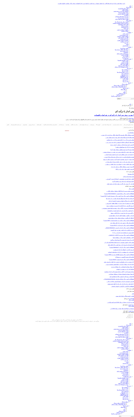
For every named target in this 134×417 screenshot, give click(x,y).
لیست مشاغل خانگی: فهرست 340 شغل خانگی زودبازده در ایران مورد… (117, 135)
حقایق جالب (125, 78)
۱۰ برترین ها (125, 80)
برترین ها (129, 68)
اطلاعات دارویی (124, 55)
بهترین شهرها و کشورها (123, 60)
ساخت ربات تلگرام (74, 124)
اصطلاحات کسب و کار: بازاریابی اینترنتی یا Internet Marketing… (119, 227)
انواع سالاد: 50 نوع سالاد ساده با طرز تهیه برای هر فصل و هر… (119, 137)
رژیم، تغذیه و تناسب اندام (122, 53)
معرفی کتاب (125, 33)
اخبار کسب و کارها (115, 96)
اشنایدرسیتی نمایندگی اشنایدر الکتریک (50, 124)
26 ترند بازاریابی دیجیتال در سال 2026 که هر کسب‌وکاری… (120, 302)
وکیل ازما (67, 124)
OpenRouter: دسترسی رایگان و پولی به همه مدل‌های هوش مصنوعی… (118, 208)
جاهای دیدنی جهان (124, 64)
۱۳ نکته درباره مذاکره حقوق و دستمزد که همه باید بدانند (121, 201)
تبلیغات (129, 314)
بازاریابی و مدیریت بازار (123, 17)
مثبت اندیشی (125, 45)
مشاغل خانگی (125, 10)
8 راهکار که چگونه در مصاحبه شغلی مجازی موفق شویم (121, 218)
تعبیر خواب (125, 28)
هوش (127, 44)
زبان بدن (126, 43)
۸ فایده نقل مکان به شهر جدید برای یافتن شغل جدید (122, 223)
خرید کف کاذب (61, 124)
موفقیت (129, 32)
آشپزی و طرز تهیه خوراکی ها (121, 21)
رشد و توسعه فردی (123, 35)
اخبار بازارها (125, 88)
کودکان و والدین (124, 31)
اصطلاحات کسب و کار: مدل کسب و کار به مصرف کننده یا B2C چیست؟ (117, 196)
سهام (124, 92)
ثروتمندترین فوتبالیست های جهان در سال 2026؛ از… (122, 308)
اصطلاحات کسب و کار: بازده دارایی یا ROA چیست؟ (122, 225)
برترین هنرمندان (124, 74)
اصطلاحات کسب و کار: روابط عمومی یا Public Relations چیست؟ (119, 193)
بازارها (129, 82)
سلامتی (129, 47)
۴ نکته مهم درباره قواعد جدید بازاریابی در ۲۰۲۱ (123, 232)
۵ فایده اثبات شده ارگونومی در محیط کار (124, 257)
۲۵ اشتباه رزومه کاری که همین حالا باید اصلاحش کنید (122, 276)
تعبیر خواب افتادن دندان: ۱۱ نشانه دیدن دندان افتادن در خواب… (119, 164)
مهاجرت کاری (125, 61)
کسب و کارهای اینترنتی (123, 14)
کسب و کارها (120, 94)
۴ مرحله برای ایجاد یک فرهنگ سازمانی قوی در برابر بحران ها (120, 198)
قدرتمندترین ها (125, 73)
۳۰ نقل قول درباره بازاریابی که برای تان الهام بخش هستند (121, 284)
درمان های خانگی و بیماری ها (121, 49)
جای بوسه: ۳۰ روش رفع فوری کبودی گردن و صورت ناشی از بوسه (118, 159)
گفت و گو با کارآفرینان (123, 8)
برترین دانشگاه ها (124, 76)
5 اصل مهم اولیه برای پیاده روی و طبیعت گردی (123, 181)
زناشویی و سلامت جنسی (122, 29)
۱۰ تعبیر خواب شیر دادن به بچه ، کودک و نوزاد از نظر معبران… (119, 162)
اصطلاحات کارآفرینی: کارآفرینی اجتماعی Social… (122, 286)
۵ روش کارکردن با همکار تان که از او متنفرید (123, 249)
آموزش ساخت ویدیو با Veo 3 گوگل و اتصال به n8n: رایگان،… (120, 191)
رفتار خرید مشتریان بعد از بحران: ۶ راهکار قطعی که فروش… (119, 203)
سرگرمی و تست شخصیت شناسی (120, 23)
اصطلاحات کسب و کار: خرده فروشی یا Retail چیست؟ (121, 259)
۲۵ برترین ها (125, 81)
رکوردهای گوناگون (124, 77)
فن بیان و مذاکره (124, 41)
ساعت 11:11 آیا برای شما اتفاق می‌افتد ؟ (124, 147)
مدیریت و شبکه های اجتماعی (121, 16)
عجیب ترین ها (125, 70)
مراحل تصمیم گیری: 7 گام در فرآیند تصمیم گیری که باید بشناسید (119, 271)
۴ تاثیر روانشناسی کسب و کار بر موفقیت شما (123, 237)
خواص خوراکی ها (124, 48)
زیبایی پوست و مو (124, 51)
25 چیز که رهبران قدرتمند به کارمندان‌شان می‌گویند (122, 240)
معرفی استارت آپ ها (123, 12)
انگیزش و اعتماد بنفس (123, 37)
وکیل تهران (25, 124)
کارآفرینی (126, 15)
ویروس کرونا (125, 57)
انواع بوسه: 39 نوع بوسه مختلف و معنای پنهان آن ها (122, 149)
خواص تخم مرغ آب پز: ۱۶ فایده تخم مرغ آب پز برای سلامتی (120, 140)
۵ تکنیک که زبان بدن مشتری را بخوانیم (125, 269)
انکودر (8, 124)
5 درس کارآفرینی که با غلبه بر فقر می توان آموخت (122, 230)
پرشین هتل (92, 124)
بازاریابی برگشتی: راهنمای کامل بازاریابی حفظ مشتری (121, 215)
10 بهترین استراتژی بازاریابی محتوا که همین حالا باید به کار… (120, 281)
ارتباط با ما (128, 317)
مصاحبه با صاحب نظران (122, 40)
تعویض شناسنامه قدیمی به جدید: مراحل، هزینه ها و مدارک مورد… (119, 157)
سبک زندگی (128, 20)
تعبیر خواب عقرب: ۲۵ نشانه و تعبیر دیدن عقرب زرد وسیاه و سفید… (118, 152)
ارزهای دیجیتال (125, 84)
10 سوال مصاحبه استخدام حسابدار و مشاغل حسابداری (121, 274)
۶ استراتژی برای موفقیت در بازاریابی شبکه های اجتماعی (121, 252)
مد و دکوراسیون (124, 27)
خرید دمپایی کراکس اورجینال (16, 124)
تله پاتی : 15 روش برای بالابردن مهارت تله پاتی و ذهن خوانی (120, 183)
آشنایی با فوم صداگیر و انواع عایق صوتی (125, 296)
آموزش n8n (98, 124)
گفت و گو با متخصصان (123, 24)
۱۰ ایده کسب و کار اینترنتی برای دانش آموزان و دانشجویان (120, 210)
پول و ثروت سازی (124, 39)
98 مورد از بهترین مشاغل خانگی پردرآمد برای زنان (122, 166)
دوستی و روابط (124, 25)
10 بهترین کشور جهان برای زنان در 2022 (125, 169)
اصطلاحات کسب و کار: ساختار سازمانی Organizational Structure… (118, 279)
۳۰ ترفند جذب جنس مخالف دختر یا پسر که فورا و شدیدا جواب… (119, 154)
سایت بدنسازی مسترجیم (117, 124)
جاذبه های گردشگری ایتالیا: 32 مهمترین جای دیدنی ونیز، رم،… (120, 142)
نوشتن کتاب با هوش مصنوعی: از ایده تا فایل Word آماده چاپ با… (119, 242)
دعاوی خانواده (39, 124)
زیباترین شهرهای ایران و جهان (121, 67)
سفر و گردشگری (127, 59)
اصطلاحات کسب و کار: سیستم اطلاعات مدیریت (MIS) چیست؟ (119, 254)
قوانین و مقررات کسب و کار (121, 19)
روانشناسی (125, 52)
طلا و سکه (123, 89)
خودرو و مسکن (122, 93)
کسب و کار (128, 7)
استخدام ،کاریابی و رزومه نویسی (120, 11)
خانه (130, 6)
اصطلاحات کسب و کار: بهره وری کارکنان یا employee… (121, 235)
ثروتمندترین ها (125, 69)
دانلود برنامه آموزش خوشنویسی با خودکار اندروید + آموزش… (120, 179)
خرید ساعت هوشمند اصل (84, 124)
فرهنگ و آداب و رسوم (123, 65)
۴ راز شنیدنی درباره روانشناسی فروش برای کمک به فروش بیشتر (119, 262)
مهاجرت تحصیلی (124, 63)
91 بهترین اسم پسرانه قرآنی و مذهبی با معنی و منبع (122, 144)
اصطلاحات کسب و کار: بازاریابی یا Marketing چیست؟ (121, 247)
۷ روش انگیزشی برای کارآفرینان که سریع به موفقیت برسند (120, 205)
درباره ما (129, 316)
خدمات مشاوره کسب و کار (128, 124)
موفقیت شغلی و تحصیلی (122, 36)
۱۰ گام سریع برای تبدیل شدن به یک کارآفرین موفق (122, 213)
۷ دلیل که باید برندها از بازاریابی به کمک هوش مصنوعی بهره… (120, 264)
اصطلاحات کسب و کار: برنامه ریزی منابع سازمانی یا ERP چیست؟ (118, 220)
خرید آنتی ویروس (32, 124)
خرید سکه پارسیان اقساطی (128, 127)
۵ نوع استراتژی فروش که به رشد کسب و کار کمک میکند (121, 244)
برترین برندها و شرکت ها (122, 72)
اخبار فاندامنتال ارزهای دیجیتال (118, 86)
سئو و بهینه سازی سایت (128, 176)
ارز (125, 90)
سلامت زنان (125, 56)
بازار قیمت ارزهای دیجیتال (120, 85)
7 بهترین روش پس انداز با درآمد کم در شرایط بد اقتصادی (114, 115)
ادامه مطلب (131, 120)
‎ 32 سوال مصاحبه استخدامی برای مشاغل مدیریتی (122, 266)
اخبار (133, 293)
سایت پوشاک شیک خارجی (106, 124)
